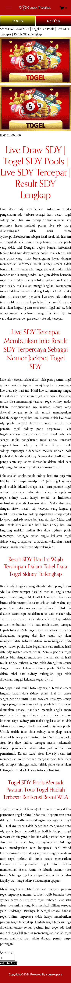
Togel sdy (6, 809)
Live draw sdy (11, 209)
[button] (8, 963)
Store (3, 29)
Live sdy (5, 379)
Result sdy (7, 586)
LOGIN (17, 21)
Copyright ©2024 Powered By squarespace (35, 974)
